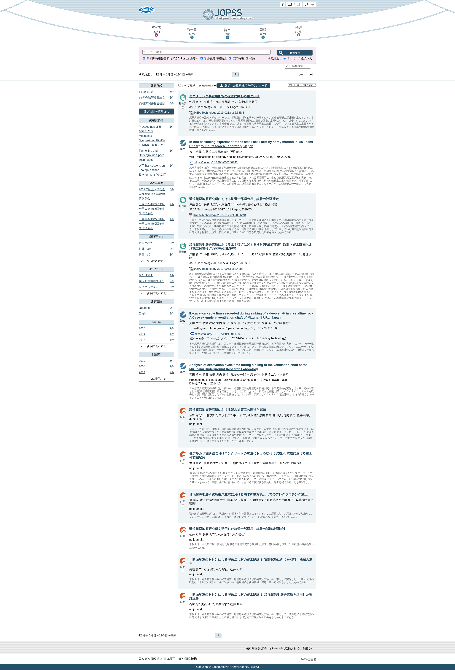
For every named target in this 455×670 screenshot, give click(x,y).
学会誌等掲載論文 (215, 58)
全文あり (307, 58)
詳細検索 (297, 65)
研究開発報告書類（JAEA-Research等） (172, 58)
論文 (227, 32)
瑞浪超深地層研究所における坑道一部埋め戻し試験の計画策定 (234, 199)
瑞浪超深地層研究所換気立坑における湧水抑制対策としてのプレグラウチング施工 (248, 494)
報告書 (192, 31)
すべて (156, 29)
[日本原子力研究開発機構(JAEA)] (147, 11)
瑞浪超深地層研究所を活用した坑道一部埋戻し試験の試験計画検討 (237, 529)
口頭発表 (238, 58)
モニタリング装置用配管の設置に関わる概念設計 (224, 96)
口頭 (263, 31)
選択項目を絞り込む (156, 111)
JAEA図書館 (308, 659)
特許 (298, 29)
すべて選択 (188, 85)
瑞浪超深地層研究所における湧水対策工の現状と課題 (227, 409)
